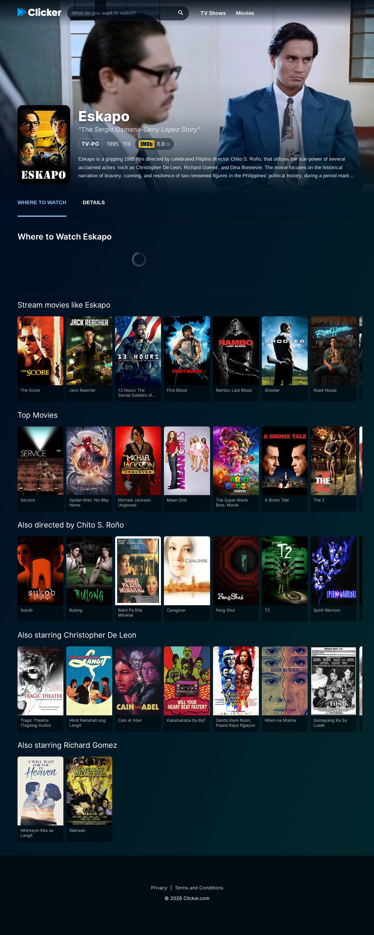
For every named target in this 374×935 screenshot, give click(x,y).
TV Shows (213, 13)
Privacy (159, 888)
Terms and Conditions (199, 888)
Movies (245, 13)
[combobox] (128, 13)
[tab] (46, 206)
